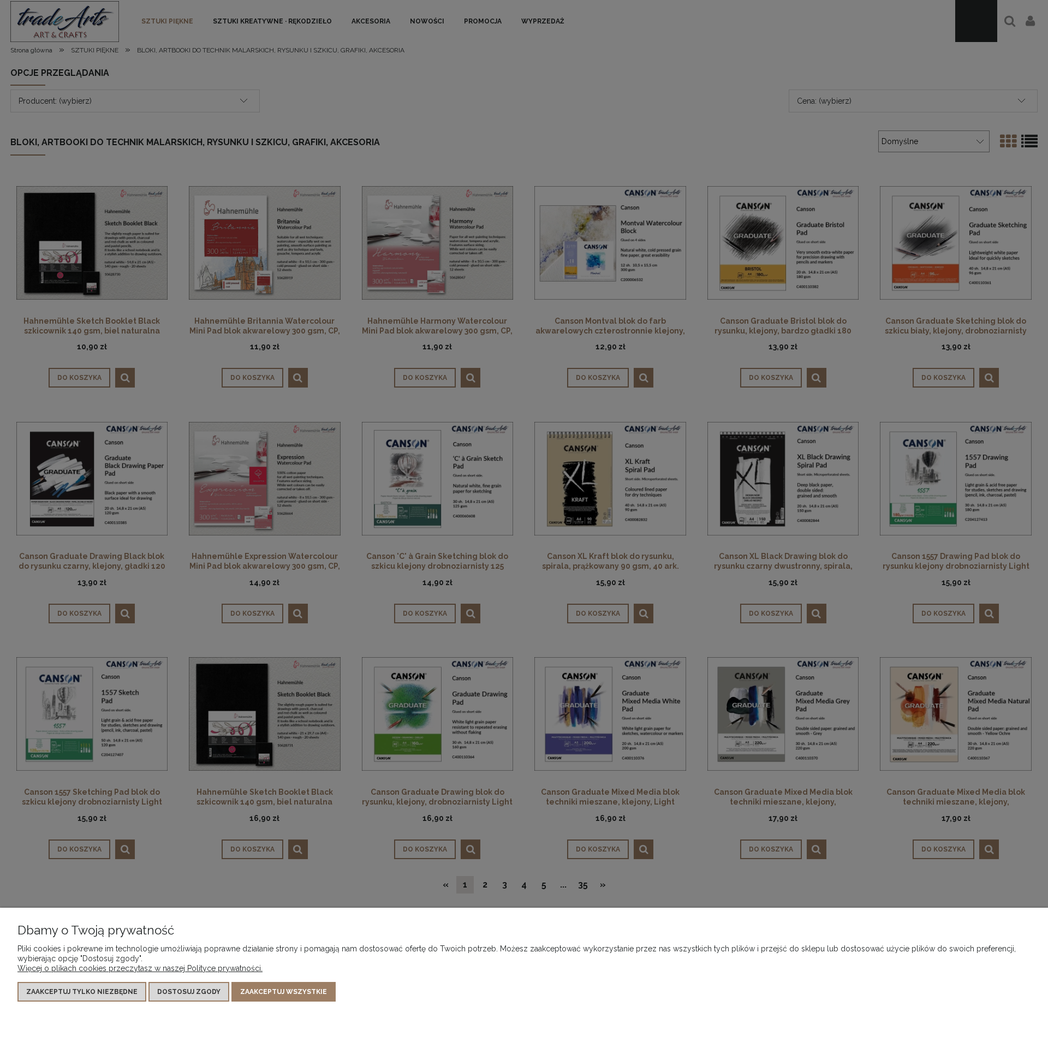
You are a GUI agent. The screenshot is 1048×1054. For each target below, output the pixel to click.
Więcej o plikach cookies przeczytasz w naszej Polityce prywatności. (140, 968)
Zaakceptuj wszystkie (283, 992)
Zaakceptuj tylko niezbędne (82, 992)
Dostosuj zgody (189, 992)
